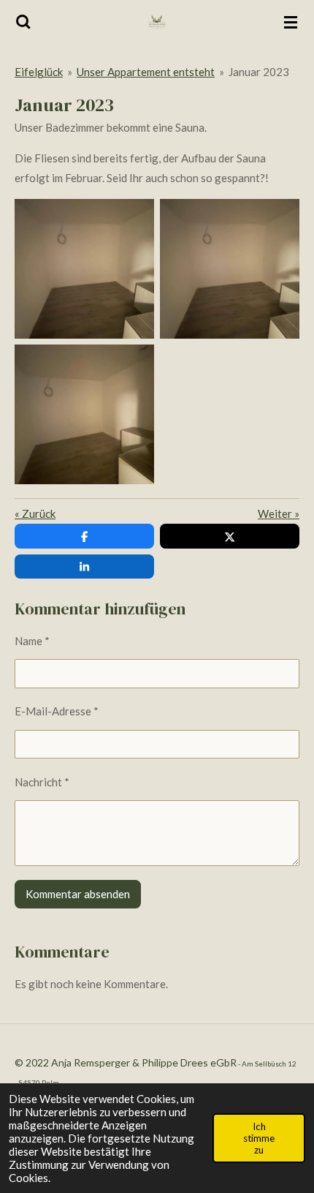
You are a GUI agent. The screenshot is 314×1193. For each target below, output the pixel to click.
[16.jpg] (229, 269)
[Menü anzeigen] (291, 22)
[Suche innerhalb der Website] (23, 22)
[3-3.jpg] (84, 414)
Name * (32, 640)
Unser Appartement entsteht (146, 71)
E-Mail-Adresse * (57, 711)
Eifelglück (39, 71)
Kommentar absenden (78, 893)
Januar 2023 (259, 71)
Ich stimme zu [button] (259, 1138)
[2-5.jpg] (84, 269)
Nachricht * (42, 782)
